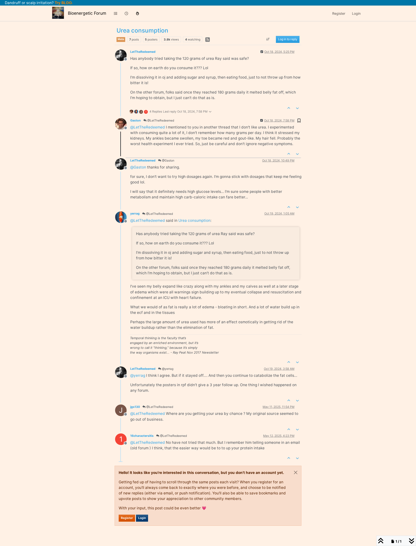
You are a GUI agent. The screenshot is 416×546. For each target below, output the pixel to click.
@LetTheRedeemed (160, 120)
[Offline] (122, 55)
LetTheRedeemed (143, 52)
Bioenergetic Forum (87, 13)
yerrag (135, 213)
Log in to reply (287, 39)
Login (142, 518)
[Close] (295, 472)
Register (127, 518)
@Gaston (167, 160)
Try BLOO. (63, 2)
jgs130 (135, 407)
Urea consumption (194, 220)
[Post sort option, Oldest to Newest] (268, 39)
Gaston (135, 120)
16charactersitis (142, 436)
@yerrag (167, 369)
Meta (121, 39)
